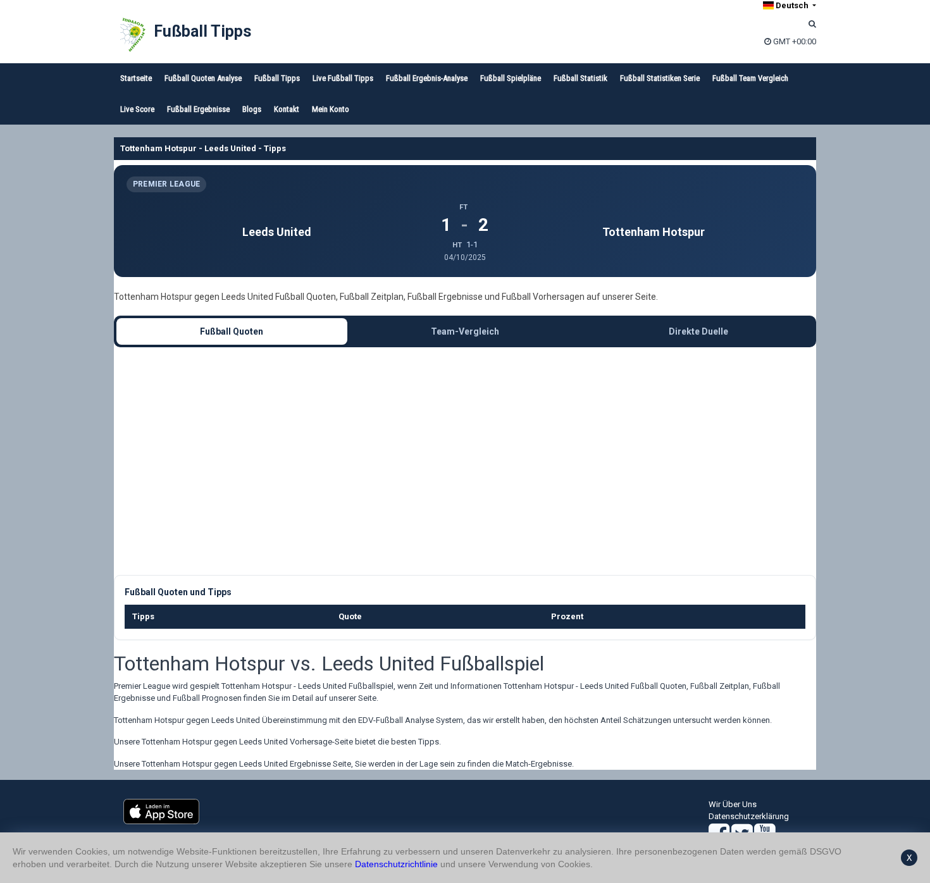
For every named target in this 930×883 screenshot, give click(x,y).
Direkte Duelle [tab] (698, 331)
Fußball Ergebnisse (198, 109)
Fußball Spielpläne (510, 78)
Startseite (136, 78)
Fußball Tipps (202, 31)
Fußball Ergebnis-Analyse (427, 78)
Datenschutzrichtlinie (396, 864)
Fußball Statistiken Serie (660, 78)
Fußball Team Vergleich (750, 78)
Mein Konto (330, 109)
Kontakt (286, 109)
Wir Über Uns (733, 804)
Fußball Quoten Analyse (203, 78)
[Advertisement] (465, 461)
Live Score (137, 109)
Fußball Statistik (580, 78)
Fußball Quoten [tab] (231, 331)
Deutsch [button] (792, 5)
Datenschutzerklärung (749, 816)
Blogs (251, 109)
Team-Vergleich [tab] (465, 331)
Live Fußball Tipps (343, 78)
